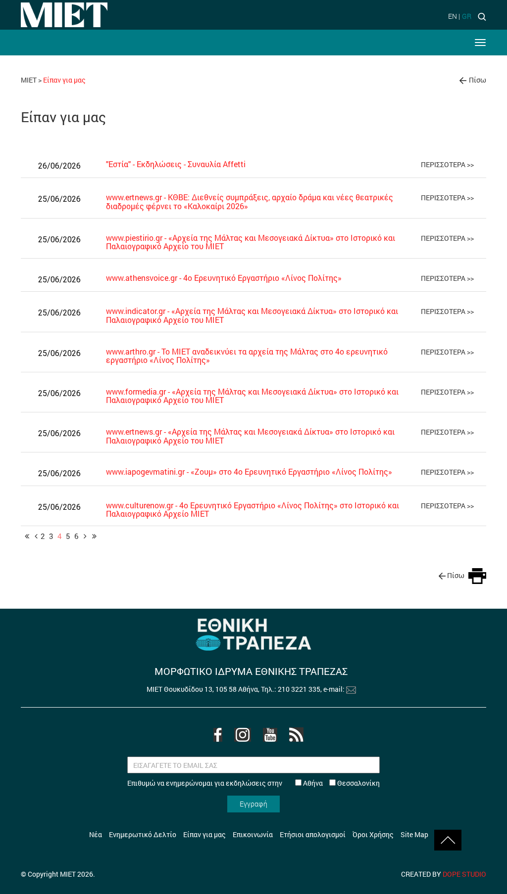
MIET (29, 80)
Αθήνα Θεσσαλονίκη (341, 783)
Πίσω (477, 80)
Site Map (414, 834)
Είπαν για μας (204, 834)
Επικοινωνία (253, 834)
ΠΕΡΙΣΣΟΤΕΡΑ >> (447, 164)
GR (466, 16)
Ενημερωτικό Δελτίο (142, 834)
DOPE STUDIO (464, 874)
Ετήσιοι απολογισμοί (313, 834)
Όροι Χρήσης (373, 834)
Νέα (95, 834)
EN (452, 16)
